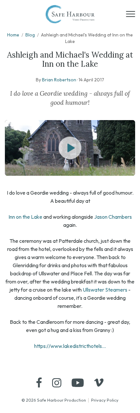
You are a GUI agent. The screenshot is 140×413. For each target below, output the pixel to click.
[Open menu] (130, 14)
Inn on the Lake (25, 216)
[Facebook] (39, 382)
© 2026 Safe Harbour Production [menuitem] (53, 400)
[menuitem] (39, 382)
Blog (30, 35)
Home (13, 35)
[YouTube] (77, 382)
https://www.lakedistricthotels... (70, 346)
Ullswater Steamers (105, 289)
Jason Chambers (113, 216)
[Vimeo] (98, 382)
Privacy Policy (105, 400)
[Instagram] (56, 383)
